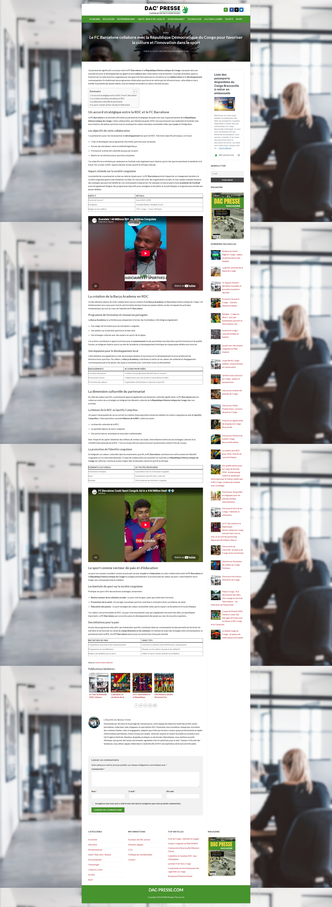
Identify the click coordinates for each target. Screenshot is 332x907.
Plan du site (179, 897)
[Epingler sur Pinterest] (150, 705)
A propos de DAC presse (139, 839)
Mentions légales (135, 844)
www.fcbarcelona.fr (104, 662)
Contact (131, 859)
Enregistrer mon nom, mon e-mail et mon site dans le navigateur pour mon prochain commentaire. (138, 803)
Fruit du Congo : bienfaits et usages (183, 838)
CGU (130, 849)
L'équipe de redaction (177, 51)
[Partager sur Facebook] (136, 705)
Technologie (194, 19)
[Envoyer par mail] (146, 705)
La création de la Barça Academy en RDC (108, 98)
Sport (239, 19)
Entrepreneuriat (126, 19)
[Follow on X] (236, 10)
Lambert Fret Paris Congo (179, 863)
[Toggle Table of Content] (134, 91)
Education (108, 19)
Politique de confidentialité (140, 854)
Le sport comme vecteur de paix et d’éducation (110, 105)
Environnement (176, 19)
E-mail (132, 791)
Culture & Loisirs (213, 19)
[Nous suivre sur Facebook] (231, 10)
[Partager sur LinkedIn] (155, 705)
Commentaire (98, 769)
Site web (170, 791)
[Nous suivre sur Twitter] (241, 10)
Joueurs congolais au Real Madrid (183, 843)
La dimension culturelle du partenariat (106, 102)
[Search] (226, 10)
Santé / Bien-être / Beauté (151, 19)
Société (229, 19)
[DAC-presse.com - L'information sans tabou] (166, 10)
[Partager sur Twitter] (141, 705)
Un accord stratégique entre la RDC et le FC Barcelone (114, 95)
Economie (94, 19)
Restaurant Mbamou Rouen (180, 876)
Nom (94, 791)
